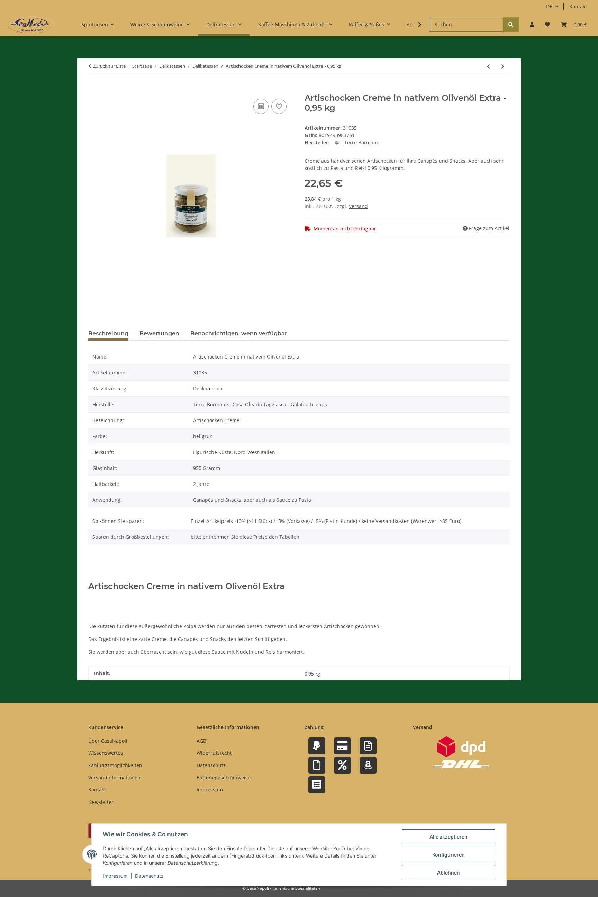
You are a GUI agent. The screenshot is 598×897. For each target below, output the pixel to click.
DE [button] (549, 6)
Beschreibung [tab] (108, 333)
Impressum (115, 876)
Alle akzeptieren (448, 837)
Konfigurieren (448, 855)
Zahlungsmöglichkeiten (115, 765)
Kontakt (578, 6)
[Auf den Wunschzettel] (279, 106)
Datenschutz (149, 876)
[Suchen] (511, 24)
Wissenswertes (105, 753)
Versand (358, 206)
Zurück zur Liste (109, 66)
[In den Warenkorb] (93, 89)
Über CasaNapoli (107, 740)
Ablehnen (448, 873)
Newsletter (101, 802)
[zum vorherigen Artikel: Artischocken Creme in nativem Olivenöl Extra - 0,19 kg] (488, 66)
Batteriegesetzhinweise (224, 777)
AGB (201, 740)
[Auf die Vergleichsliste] (261, 106)
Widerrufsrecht (214, 753)
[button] (532, 24)
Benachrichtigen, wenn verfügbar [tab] (238, 333)
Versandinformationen (114, 777)
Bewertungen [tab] (159, 333)
